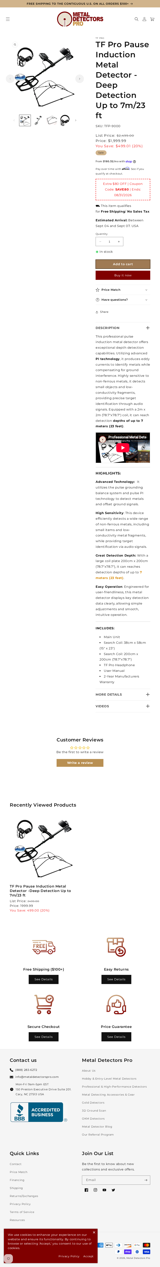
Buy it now (123, 275)
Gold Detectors (93, 1102)
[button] (8, 19)
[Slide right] (79, 78)
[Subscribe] (145, 1180)
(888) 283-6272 (26, 1070)
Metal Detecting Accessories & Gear (108, 1094)
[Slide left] (10, 78)
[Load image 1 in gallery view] (25, 120)
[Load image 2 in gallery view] (38, 120)
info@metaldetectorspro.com (37, 1077)
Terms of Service (22, 1212)
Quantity (102, 233)
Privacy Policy (20, 1204)
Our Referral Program (98, 1134)
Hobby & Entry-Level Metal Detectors (109, 1078)
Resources (17, 1220)
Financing (17, 1180)
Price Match (19, 1172)
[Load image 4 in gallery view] (64, 120)
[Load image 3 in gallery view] (51, 120)
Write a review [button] (80, 763)
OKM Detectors (93, 1118)
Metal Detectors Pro (138, 1258)
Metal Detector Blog (97, 1126)
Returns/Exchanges (24, 1196)
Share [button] (104, 312)
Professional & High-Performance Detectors (114, 1086)
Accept (88, 1256)
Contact (15, 1164)
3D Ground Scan (94, 1110)
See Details (44, 979)
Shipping (16, 1188)
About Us (89, 1070)
